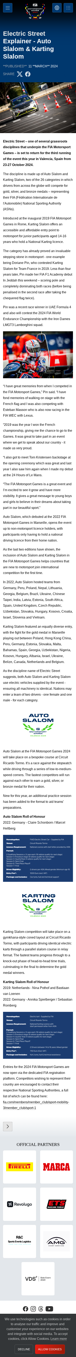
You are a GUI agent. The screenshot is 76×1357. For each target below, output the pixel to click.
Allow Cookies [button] (50, 1349)
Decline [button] (24, 1349)
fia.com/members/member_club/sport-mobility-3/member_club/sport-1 (36, 1105)
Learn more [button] (58, 1338)
